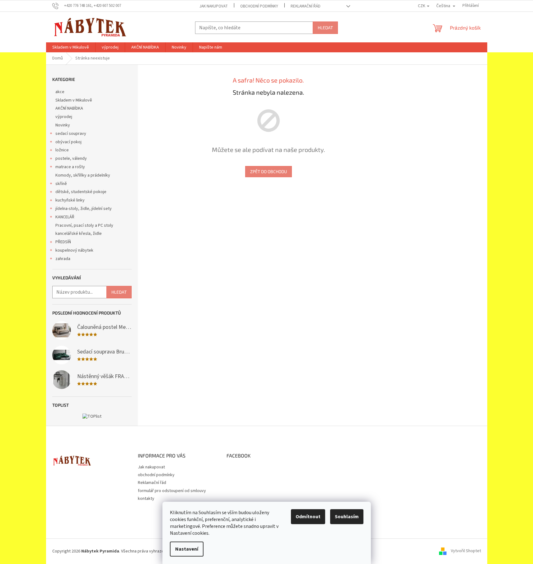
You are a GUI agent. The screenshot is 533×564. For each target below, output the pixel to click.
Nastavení (186, 549)
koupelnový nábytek (74, 250)
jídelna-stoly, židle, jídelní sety (83, 209)
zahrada (62, 259)
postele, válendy (71, 158)
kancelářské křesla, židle (78, 233)
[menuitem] (70, 47)
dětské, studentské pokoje (80, 192)
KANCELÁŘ (64, 217)
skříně (61, 184)
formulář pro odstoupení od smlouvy (172, 491)
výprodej (63, 117)
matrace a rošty (70, 167)
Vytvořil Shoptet (466, 551)
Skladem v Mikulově (73, 100)
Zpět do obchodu (268, 171)
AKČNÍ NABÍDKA (69, 108)
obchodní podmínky (259, 6)
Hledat (325, 27)
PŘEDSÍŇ (63, 242)
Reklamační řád (305, 6)
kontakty (146, 498)
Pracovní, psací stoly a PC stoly (84, 225)
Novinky (62, 125)
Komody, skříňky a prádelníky (82, 175)
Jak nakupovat (213, 6)
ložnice (62, 150)
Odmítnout (308, 516)
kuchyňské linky (70, 200)
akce (59, 92)
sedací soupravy (70, 133)
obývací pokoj (68, 142)
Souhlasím (347, 516)
